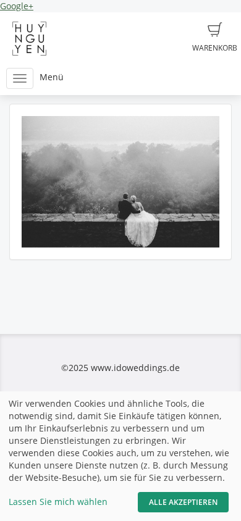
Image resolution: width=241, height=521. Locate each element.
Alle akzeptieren (183, 502)
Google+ (16, 6)
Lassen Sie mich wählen (58, 501)
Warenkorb (214, 48)
